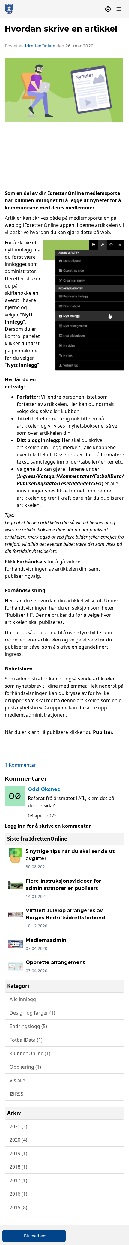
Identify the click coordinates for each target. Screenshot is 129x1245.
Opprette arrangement (55, 962)
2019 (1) (18, 1153)
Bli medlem (35, 1236)
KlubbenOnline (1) (30, 1053)
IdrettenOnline (40, 46)
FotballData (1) (26, 1039)
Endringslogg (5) (28, 1026)
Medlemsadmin (46, 940)
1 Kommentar (20, 765)
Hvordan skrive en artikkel (61, 29)
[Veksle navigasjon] (118, 9)
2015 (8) (18, 1207)
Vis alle (17, 1080)
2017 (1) (18, 1180)
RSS (18, 1094)
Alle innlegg (23, 999)
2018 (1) (18, 1167)
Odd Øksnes (44, 789)
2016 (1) (18, 1194)
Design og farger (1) (32, 1012)
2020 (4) (18, 1140)
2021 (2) (18, 1126)
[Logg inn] (108, 9)
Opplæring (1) (25, 1067)
